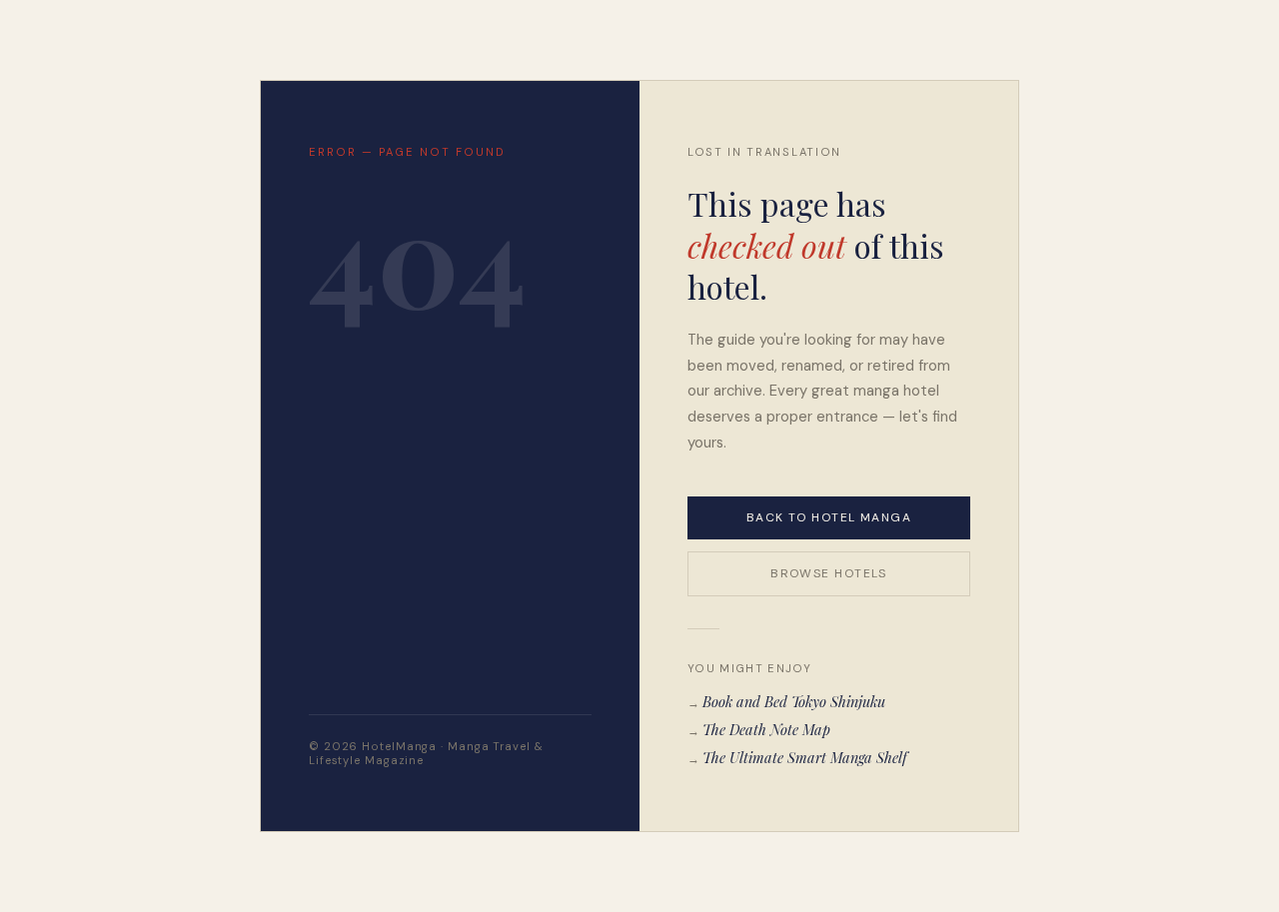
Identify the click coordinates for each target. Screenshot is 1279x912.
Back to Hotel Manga (828, 517)
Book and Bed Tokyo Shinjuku (793, 701)
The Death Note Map (766, 729)
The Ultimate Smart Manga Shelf (804, 757)
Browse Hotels (828, 573)
